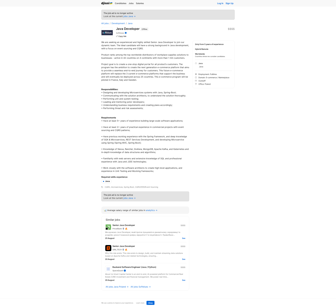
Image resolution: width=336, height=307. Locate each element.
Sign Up (229, 3)
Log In (220, 3)
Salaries (140, 3)
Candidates (120, 3)
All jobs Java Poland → (117, 286)
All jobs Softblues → (141, 286)
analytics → (151, 210)
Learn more (140, 303)
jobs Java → (129, 16)
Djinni (107, 3)
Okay (150, 303)
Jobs (131, 3)
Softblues (120, 33)
